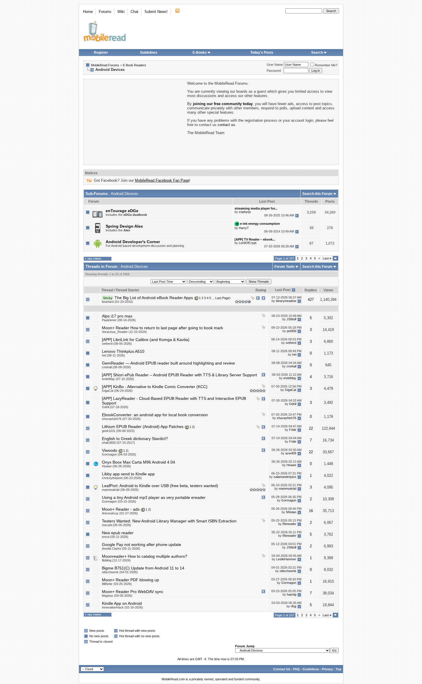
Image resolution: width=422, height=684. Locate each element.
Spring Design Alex (124, 226)
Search (317, 53)
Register (101, 53)
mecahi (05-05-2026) (116, 525)
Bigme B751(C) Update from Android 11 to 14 (143, 568)
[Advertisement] (135, 121)
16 (311, 511)
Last (327, 258)
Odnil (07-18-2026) (115, 407)
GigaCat (290, 390)
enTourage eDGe (122, 210)
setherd (291, 342)
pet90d (291, 331)
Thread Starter (127, 290)
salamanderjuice (285, 477)
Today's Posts (261, 53)
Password (274, 70)
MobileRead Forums (105, 65)
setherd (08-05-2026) (117, 343)
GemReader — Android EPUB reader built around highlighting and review (168, 363)
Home (88, 11)
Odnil (292, 404)
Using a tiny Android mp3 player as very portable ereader (154, 497)
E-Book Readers (134, 65)
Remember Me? (326, 65)
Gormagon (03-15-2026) (119, 501)
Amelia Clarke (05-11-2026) (121, 548)
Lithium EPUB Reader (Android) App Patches (142, 426)
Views (328, 290)
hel (294, 354)
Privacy (327, 669)
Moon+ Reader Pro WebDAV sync (132, 591)
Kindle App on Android (122, 603)
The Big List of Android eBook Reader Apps (154, 297)
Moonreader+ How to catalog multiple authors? (144, 556)
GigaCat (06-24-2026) (117, 390)
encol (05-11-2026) (115, 536)
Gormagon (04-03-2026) (119, 454)
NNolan (291, 512)
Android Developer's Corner (133, 241)
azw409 (290, 453)
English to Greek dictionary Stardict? (135, 438)
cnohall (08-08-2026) (116, 367)
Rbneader (289, 524)
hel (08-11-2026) (113, 355)
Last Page (222, 298)
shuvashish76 (286, 418)
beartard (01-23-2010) (117, 301)
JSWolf (291, 319)
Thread (107, 290)
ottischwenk (288, 571)
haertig (291, 594)
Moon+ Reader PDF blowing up (130, 580)
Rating (260, 290)
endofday (289, 378)
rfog (293, 606)
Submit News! (156, 11)
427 (311, 299)
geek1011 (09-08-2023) (118, 431)
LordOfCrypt (247, 243)
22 (311, 428)
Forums (105, 11)
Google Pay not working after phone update (141, 544)
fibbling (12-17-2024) (116, 560)
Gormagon (288, 500)
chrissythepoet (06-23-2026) (122, 478)
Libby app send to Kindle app (128, 474)
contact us (226, 125)
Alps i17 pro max (117, 316)
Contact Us (281, 669)
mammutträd (287, 489)
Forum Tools (284, 267)
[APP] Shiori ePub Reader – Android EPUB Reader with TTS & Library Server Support (179, 375)
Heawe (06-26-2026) (116, 466)
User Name (275, 64)
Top (338, 669)
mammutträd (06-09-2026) (120, 489)
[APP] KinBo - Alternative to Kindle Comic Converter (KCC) (155, 386)
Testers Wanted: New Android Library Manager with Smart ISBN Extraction (169, 521)
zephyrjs (245, 212)
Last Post (283, 290)
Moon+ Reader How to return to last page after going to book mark (162, 327)
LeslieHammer (286, 559)
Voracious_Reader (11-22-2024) (124, 332)
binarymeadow (286, 301)
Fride (292, 429)
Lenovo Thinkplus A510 (123, 351)
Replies (311, 290)
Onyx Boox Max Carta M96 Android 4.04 (138, 462)
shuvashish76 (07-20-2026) (121, 419)
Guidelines (148, 53)
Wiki (121, 11)
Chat (134, 11)
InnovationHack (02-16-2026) (122, 607)
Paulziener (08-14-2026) (119, 320)
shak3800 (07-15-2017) (118, 442)
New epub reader (117, 532)
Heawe (291, 465)
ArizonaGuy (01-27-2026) (120, 513)
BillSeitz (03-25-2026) (117, 584)
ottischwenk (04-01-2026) (120, 572)
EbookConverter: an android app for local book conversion (155, 414)
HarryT (244, 228)
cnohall (291, 366)
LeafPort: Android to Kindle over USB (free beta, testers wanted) (160, 485)
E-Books (200, 53)
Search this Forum (317, 194)
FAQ (296, 669)
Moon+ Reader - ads (121, 509)
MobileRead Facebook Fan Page (162, 180)
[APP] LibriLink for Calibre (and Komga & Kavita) (145, 339)
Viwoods (109, 450)
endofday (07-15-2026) (118, 379)
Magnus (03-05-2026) (117, 595)
